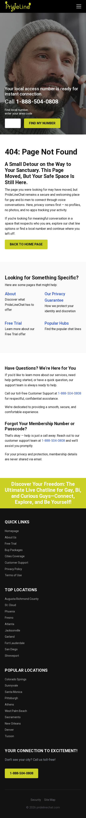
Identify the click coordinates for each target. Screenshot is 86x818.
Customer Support (16, 562)
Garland (10, 636)
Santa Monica (13, 692)
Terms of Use (13, 575)
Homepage (12, 531)
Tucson (9, 736)
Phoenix (10, 611)
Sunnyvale (11, 685)
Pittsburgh (11, 698)
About (10, 293)
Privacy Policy (13, 569)
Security (36, 799)
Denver (9, 729)
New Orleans (13, 723)
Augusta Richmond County (22, 598)
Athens (9, 704)
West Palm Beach (16, 711)
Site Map (49, 799)
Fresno (9, 617)
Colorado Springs (15, 679)
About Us (10, 537)
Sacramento (13, 717)
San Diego (11, 649)
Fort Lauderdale (15, 643)
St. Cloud (10, 605)
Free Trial (13, 323)
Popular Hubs (57, 323)
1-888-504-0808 (69, 393)
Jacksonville (12, 630)
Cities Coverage (15, 556)
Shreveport (12, 655)
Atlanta (9, 624)
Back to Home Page (26, 244)
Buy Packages (14, 550)
